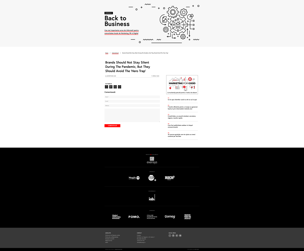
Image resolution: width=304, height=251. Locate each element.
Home (106, 53)
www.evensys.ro (118, 249)
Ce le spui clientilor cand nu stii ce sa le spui (182, 100)
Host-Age (196, 249)
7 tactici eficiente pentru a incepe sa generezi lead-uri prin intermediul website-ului (183, 108)
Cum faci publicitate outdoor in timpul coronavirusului (180, 126)
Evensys (139, 235)
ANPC (106, 242)
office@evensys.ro (141, 242)
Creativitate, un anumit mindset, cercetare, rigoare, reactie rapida (182, 117)
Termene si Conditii (109, 239)
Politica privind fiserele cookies (112, 235)
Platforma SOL (108, 240)
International (115, 53)
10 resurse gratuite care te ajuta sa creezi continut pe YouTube (181, 135)
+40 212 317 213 (140, 240)
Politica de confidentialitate (111, 237)
